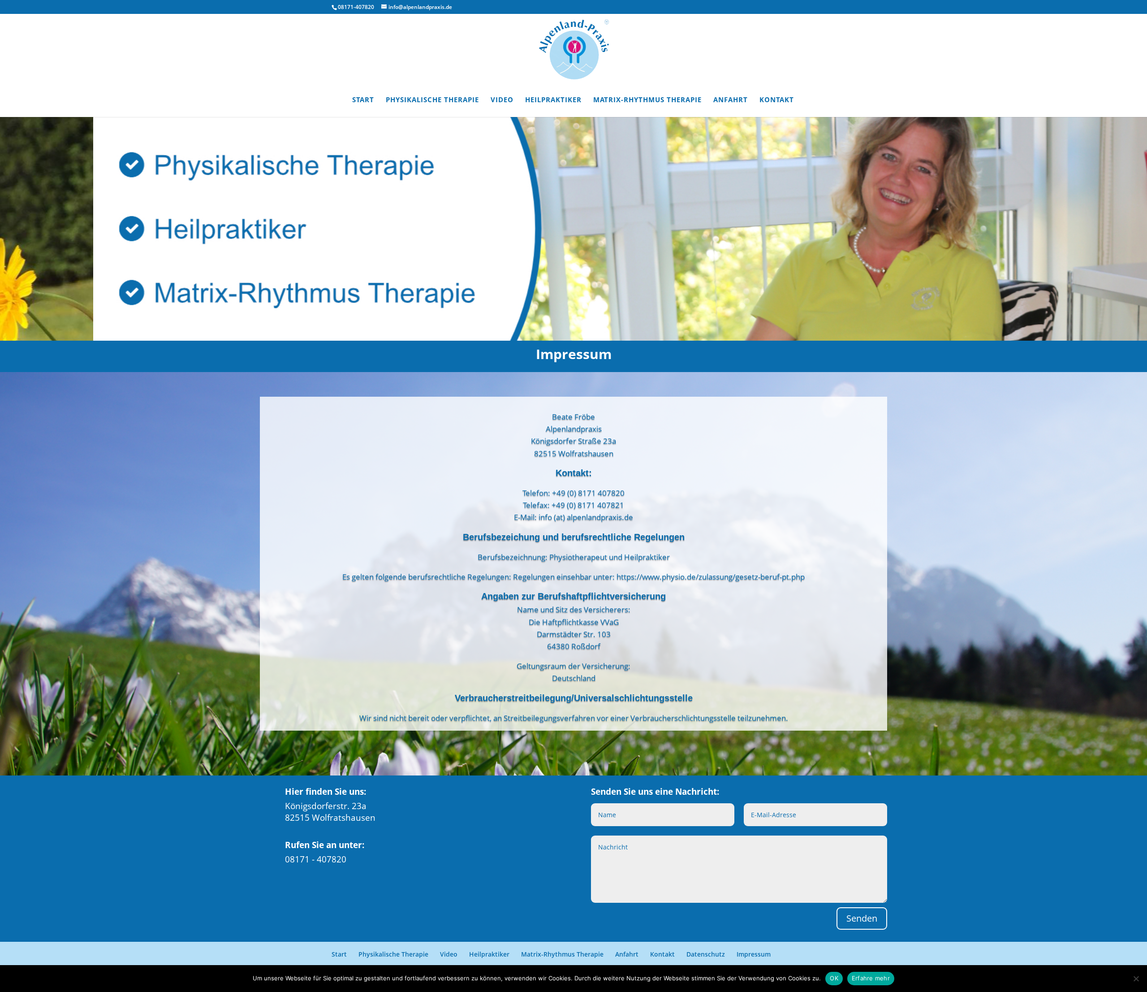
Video (502, 100)
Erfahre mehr (871, 978)
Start (363, 100)
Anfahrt (730, 100)
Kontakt (776, 100)
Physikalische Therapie (432, 100)
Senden (861, 918)
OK (834, 978)
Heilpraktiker (553, 100)
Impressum (754, 954)
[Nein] (1135, 978)
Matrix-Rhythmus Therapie (647, 100)
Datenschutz (705, 954)
